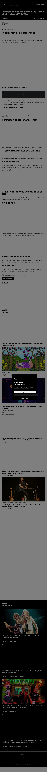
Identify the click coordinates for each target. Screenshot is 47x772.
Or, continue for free (24, 398)
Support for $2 (25, 392)
